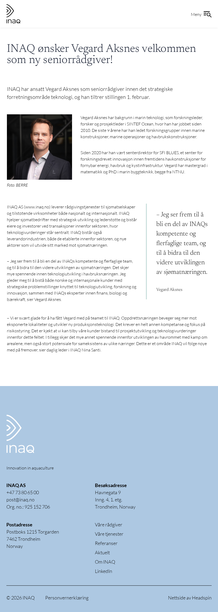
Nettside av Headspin (190, 598)
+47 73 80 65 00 (22, 492)
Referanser (106, 543)
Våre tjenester (109, 534)
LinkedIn (103, 571)
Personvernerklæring (67, 598)
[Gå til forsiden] (33, 433)
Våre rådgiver (108, 524)
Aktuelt (102, 552)
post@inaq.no (20, 499)
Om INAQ (105, 562)
